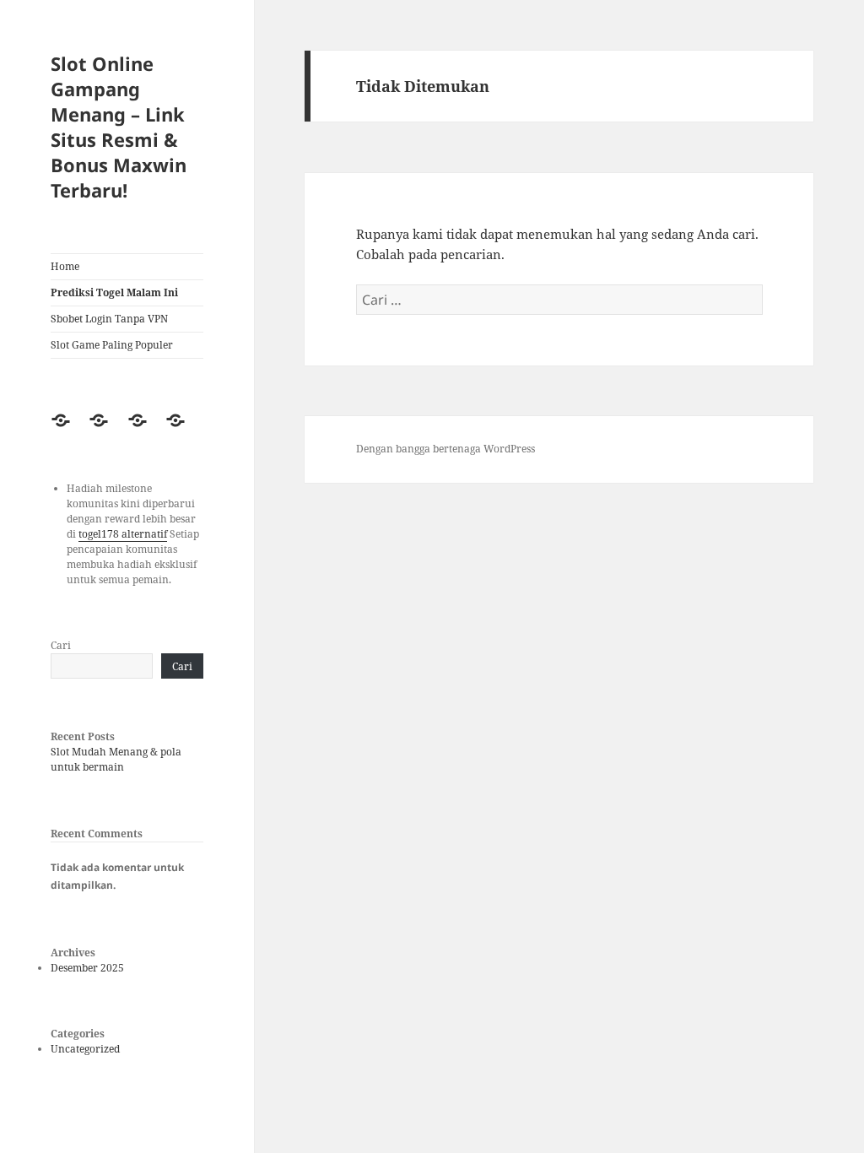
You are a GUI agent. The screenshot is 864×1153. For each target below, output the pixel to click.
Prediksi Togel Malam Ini (114, 292)
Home (65, 266)
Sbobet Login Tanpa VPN (109, 318)
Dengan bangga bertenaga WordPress (445, 448)
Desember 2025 (87, 968)
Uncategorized (85, 1049)
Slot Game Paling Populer (112, 345)
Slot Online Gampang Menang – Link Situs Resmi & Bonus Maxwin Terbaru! (118, 127)
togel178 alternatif (122, 534)
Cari (61, 645)
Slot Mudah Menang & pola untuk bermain (116, 759)
